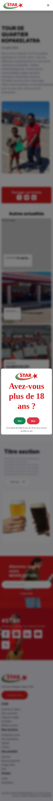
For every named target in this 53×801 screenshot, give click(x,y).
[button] (48, 5)
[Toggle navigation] (48, 5)
